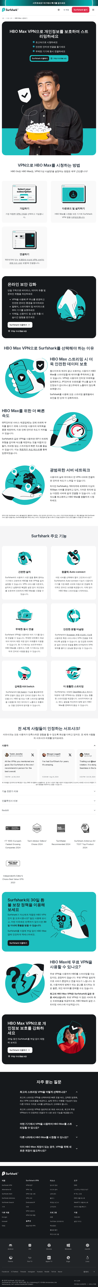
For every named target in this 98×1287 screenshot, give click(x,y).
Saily (3, 1226)
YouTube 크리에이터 (57, 1221)
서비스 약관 (92, 1284)
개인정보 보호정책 (80, 1284)
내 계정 (66, 10)
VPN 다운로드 (30, 1211)
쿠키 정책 (77, 1281)
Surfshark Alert (7, 1194)
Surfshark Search (8, 1202)
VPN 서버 (29, 1198)
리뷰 (27, 1207)
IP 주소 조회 (78, 1194)
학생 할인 (53, 1226)
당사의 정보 (53, 1185)
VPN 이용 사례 (30, 1194)
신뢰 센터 (53, 1194)
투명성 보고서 (54, 1202)
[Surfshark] (10, 10)
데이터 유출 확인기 (80, 1207)
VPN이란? (29, 1185)
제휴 (51, 1217)
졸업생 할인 (53, 1230)
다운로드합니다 (78, 217)
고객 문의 (53, 1207)
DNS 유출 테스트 (79, 1198)
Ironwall (4, 1221)
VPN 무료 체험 (30, 1215)
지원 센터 (77, 1217)
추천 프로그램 (54, 1234)
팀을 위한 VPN (30, 1226)
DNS (75, 1185)
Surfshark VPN (7, 1185)
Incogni (4, 1217)
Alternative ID (6, 1189)
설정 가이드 (78, 1221)
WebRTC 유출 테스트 (81, 1202)
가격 (3, 1207)
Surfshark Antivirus (8, 1198)
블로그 (52, 1198)
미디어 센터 (53, 1189)
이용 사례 (9, 18)
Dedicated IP (30, 1202)
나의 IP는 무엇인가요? (81, 1189)
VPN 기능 (29, 1189)
